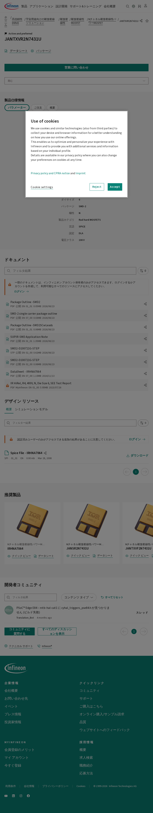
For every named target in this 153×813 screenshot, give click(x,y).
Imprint (81, 173)
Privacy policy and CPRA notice (50, 173)
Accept (115, 187)
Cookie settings (42, 187)
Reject (97, 187)
